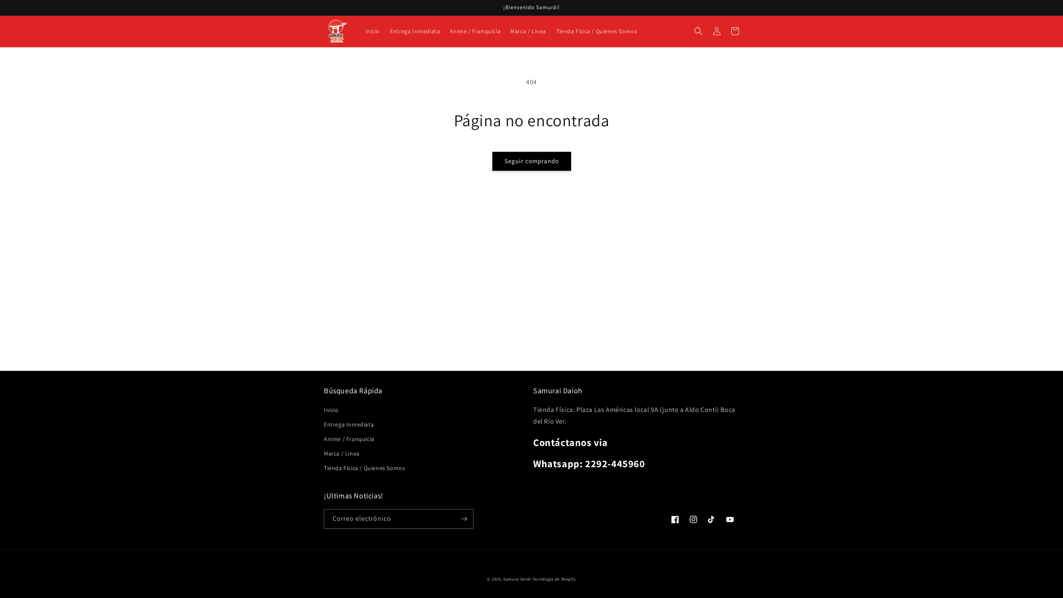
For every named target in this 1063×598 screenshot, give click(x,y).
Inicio (331, 410)
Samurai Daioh (517, 579)
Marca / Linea (342, 453)
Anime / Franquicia (349, 439)
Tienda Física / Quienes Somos (364, 468)
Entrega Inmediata (349, 424)
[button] (698, 31)
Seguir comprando (532, 161)
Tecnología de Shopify (554, 579)
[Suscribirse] (464, 519)
